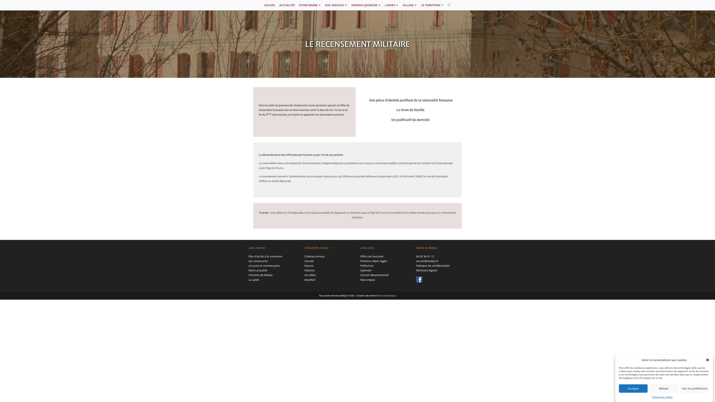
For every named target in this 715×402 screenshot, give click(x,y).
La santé (254, 280)
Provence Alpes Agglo (373, 261)
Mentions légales (426, 270)
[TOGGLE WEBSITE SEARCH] (449, 5)
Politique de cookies (662, 397)
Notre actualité (258, 270)
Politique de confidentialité (433, 265)
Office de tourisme (371, 256)
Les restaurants (258, 261)
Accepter (633, 388)
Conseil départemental (374, 275)
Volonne (309, 270)
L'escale (309, 261)
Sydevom (365, 270)
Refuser (664, 388)
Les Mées (310, 275)
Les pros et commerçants (264, 265)
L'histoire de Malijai (261, 275)
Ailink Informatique (386, 295)
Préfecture (366, 265)
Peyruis (309, 265)
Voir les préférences (694, 388)
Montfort (309, 280)
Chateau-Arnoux (314, 256)
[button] (707, 360)
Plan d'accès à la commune (265, 256)
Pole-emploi (367, 280)
